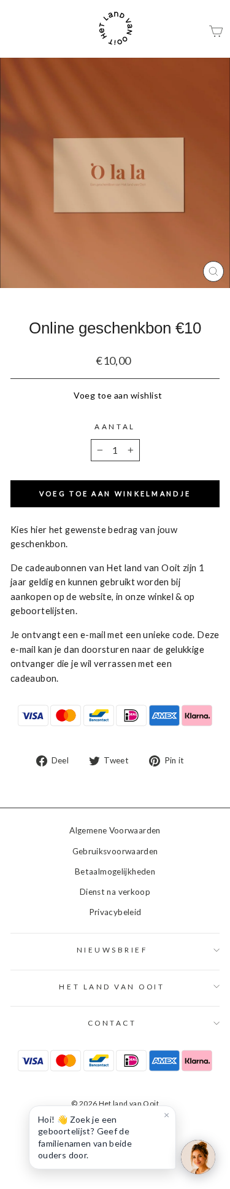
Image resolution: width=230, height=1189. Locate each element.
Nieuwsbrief (112, 949)
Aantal (114, 426)
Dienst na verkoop (115, 892)
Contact (112, 1022)
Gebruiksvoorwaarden (115, 851)
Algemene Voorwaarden (114, 830)
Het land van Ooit (111, 986)
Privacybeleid (115, 912)
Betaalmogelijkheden (115, 871)
